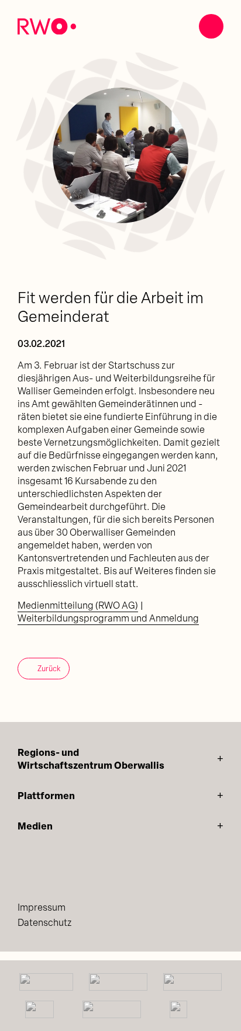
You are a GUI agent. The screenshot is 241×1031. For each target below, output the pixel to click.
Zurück (48, 669)
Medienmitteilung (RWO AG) (78, 606)
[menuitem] (120, 908)
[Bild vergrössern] (120, 155)
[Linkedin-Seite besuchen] (27, 873)
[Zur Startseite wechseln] (47, 26)
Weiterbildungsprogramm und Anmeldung (108, 619)
